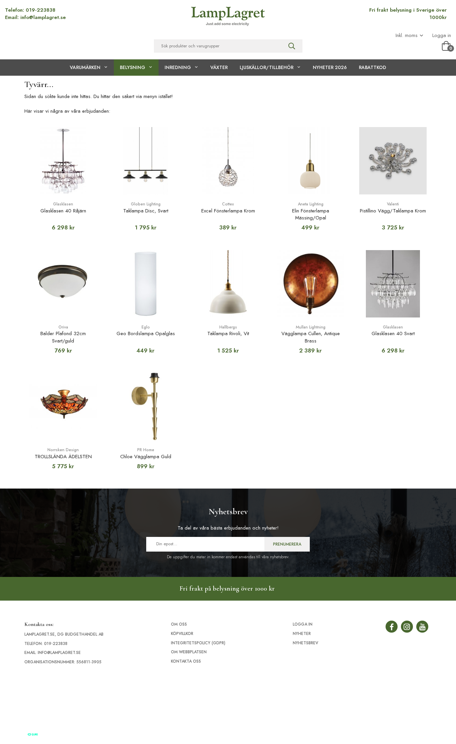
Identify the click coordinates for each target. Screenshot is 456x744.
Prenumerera (287, 544)
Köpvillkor (182, 634)
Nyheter (302, 634)
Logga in (441, 35)
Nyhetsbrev (305, 643)
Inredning (178, 67)
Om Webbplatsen (189, 652)
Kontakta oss (186, 661)
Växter (219, 67)
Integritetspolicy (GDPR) (198, 643)
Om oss (179, 624)
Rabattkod (372, 67)
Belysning (132, 67)
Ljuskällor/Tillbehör (266, 67)
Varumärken (85, 67)
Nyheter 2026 (330, 67)
